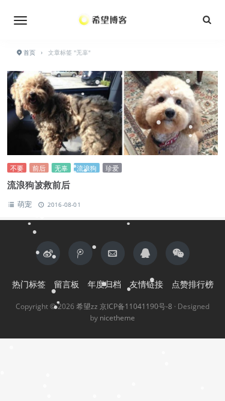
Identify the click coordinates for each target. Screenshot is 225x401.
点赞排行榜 (193, 284)
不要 (16, 168)
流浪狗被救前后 (38, 185)
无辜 (61, 168)
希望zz (87, 306)
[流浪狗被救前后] (112, 113)
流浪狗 (87, 168)
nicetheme (117, 318)
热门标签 (29, 284)
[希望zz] (113, 20)
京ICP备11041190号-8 (136, 306)
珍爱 (112, 168)
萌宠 (24, 204)
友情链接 (146, 284)
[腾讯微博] (80, 253)
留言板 (66, 284)
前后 (39, 168)
